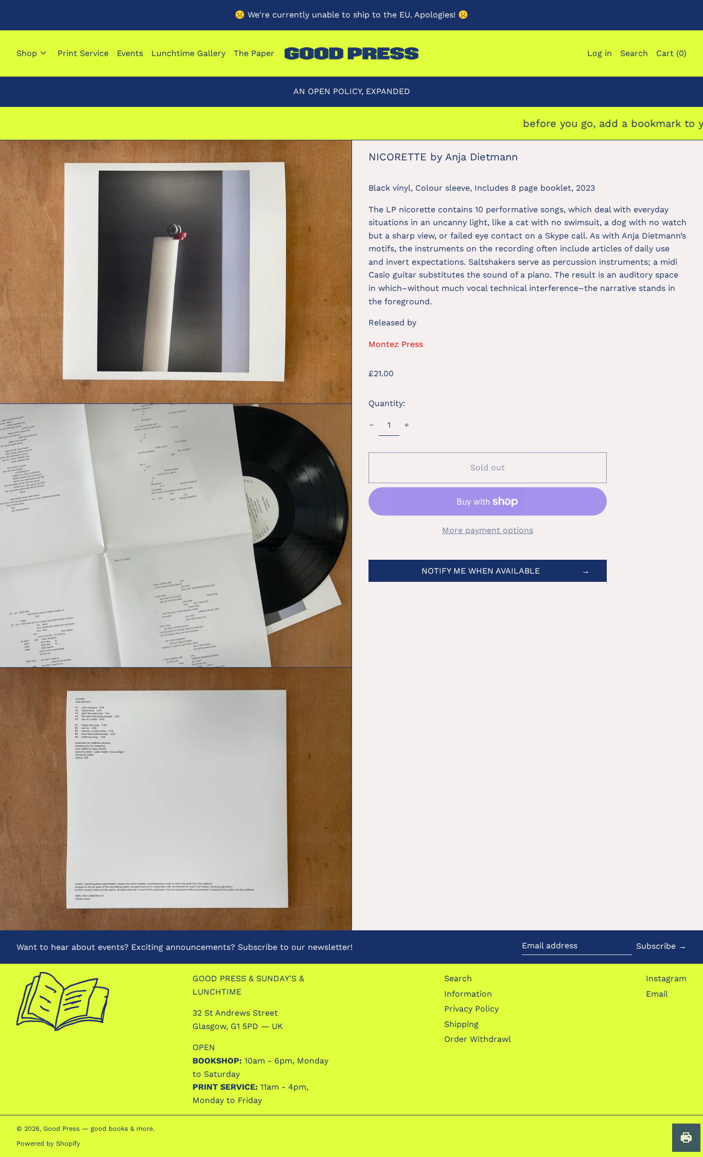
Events (130, 53)
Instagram (666, 978)
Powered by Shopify (48, 1143)
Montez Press (395, 344)
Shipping (461, 1024)
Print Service (83, 53)
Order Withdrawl (477, 1039)
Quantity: (387, 403)
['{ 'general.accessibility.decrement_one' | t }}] (371, 425)
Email (657, 994)
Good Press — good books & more (98, 1128)
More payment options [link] (487, 530)
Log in (599, 53)
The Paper (254, 53)
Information (468, 994)
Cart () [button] (671, 53)
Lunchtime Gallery (188, 53)
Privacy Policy (471, 1009)
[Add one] (406, 425)
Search (458, 978)
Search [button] (634, 53)
